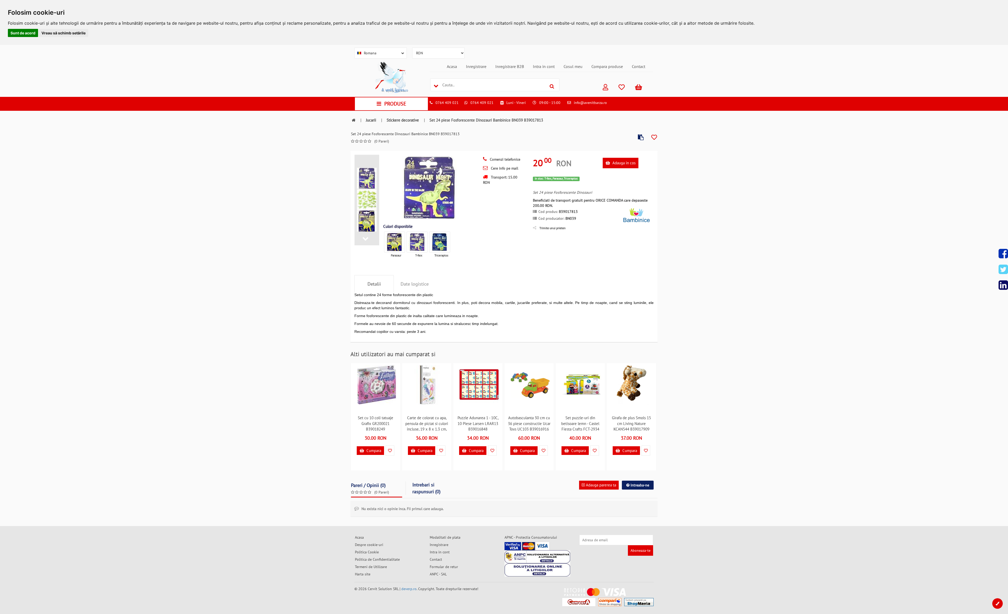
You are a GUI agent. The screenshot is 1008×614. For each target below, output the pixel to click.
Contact (638, 66)
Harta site (362, 574)
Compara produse (607, 66)
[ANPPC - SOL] (537, 569)
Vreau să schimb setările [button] (63, 33)
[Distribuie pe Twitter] (1003, 269)
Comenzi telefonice (504, 159)
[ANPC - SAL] (537, 556)
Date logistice (415, 284)
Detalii (374, 284)
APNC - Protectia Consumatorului (531, 537)
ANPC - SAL (438, 574)
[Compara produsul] (641, 137)
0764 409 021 (447, 102)
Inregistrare (476, 66)
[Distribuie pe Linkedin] (1003, 285)
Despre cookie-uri (369, 544)
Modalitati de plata (445, 537)
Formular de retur (444, 566)
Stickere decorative (403, 120)
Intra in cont (544, 66)
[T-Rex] (417, 242)
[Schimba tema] (997, 603)
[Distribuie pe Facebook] (1003, 253)
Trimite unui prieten (552, 228)
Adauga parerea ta (600, 484)
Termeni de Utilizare (371, 566)
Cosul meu (573, 66)
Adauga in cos (623, 162)
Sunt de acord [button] (22, 33)
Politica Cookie (367, 552)
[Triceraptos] (439, 242)
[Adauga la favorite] (654, 137)
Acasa (452, 66)
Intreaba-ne (639, 485)
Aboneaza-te (640, 550)
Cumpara (373, 450)
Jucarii (371, 120)
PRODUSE (395, 103)
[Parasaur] (394, 242)
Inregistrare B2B (509, 66)
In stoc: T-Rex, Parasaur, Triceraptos (556, 178)
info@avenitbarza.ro (590, 102)
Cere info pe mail (504, 168)
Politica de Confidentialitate (377, 559)
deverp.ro (409, 588)
